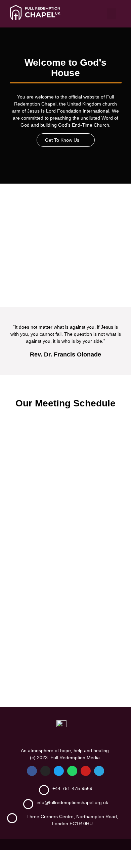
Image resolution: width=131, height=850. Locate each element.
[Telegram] (99, 771)
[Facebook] (32, 771)
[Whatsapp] (72, 771)
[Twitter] (59, 771)
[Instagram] (45, 771)
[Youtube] (86, 771)
